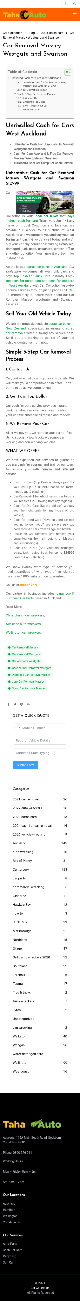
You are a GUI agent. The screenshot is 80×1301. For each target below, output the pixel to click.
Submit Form (25, 765)
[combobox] (17, 728)
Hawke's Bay (22, 905)
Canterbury (21, 869)
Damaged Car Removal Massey (31, 674)
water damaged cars (28, 1054)
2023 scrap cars (25, 817)
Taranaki (19, 975)
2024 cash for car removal (32, 826)
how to (18, 913)
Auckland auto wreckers (23, 624)
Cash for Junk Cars (35, 276)
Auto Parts (10, 1244)
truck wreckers (23, 1001)
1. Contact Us (30, 98)
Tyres (17, 1010)
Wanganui (20, 1045)
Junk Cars (20, 922)
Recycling (9, 1256)
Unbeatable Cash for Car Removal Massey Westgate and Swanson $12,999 (45, 84)
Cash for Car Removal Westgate (31, 668)
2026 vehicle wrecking (29, 834)
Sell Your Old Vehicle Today (32, 89)
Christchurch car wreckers (25, 615)
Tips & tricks (22, 992)
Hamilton (9, 1210)
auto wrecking (23, 852)
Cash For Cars (12, 1250)
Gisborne (19, 896)
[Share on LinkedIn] (28, 704)
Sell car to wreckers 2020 (31, 957)
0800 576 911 (22, 1152)
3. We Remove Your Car (35, 105)
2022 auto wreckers (27, 808)
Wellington (20, 1063)
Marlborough (22, 931)
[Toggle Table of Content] (65, 72)
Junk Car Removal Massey (28, 681)
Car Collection (40, 1288)
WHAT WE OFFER (31, 109)
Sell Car (8, 1262)
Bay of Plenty (22, 861)
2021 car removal (26, 799)
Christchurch (11, 1222)
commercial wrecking (28, 887)
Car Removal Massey (25, 647)
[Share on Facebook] (9, 704)
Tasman (18, 984)
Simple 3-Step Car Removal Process (36, 94)
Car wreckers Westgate (26, 661)
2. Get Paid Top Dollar (34, 101)
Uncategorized (23, 1019)
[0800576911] (67, 4)
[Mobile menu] (74, 14)
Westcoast (21, 1071)
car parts (19, 878)
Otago (17, 948)
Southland (20, 966)
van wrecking (22, 1027)
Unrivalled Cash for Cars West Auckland (36, 78)
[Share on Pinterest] (21, 704)
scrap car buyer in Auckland (47, 267)
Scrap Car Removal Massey (29, 688)
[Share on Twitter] (14, 704)
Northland (20, 940)
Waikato (19, 1036)
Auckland (19, 843)
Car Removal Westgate (26, 654)
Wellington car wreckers (23, 632)
